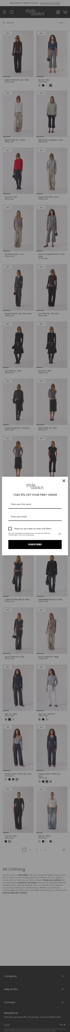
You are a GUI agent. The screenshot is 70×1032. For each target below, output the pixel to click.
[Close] (64, 481)
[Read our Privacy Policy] (60, 534)
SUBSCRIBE (35, 544)
